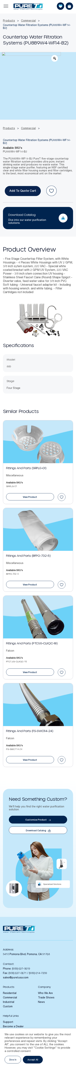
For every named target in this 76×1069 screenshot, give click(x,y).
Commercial (28, 21)
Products (9, 21)
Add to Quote (19, 191)
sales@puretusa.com (15, 978)
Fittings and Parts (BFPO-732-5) (28, 556)
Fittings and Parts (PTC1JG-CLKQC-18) (32, 643)
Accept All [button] (32, 1060)
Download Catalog (21, 215)
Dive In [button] (12, 1060)
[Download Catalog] (63, 218)
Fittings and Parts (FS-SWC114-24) (29, 731)
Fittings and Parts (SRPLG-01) (26, 468)
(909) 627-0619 (21, 969)
